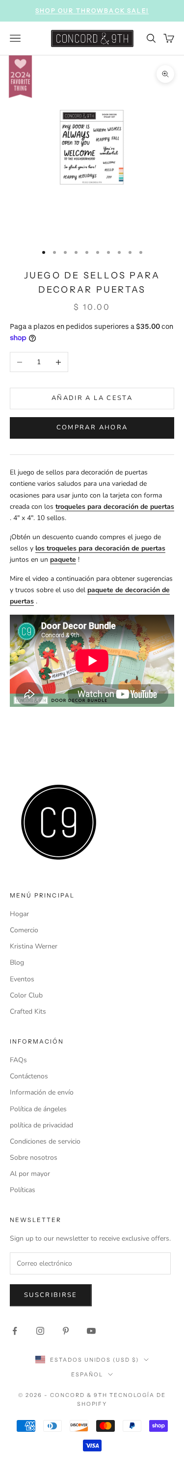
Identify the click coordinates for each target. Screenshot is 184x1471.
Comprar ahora (92, 427)
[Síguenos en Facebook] (15, 1331)
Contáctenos (29, 1076)
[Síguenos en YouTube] (91, 1331)
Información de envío (42, 1092)
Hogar (19, 914)
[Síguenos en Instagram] (40, 1331)
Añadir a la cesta (92, 398)
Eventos (22, 979)
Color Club (26, 995)
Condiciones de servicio (45, 1141)
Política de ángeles (38, 1109)
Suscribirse (51, 1295)
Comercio (24, 930)
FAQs (18, 1060)
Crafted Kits (28, 1011)
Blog (17, 962)
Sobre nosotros (33, 1157)
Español (87, 1374)
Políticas (22, 1190)
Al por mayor (30, 1173)
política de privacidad (41, 1125)
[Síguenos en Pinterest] (66, 1331)
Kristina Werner (33, 946)
